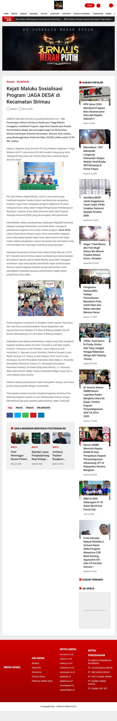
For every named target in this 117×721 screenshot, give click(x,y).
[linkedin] (41, 415)
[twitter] (7, 5)
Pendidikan (98, 14)
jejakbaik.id (65, 676)
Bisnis (108, 14)
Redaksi (35, 663)
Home (89, 5)
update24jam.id (67, 690)
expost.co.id (66, 659)
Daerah (23, 14)
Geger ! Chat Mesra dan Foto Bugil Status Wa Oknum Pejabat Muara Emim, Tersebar (94, 251)
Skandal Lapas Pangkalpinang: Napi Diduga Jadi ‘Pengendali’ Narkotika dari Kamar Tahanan (41, 455)
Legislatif (54, 14)
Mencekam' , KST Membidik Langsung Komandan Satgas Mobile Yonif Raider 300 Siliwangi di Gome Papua (94, 158)
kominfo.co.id (66, 654)
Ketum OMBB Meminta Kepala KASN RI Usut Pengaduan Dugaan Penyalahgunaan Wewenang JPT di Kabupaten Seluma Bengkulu (94, 457)
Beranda (10, 81)
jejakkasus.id (66, 681)
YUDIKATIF (66, 14)
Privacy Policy (38, 676)
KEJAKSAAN (23, 81)
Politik (44, 14)
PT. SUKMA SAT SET (98, 688)
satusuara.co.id (67, 672)
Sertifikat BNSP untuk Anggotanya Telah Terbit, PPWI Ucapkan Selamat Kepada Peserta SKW (94, 206)
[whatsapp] (25, 415)
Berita (14, 14)
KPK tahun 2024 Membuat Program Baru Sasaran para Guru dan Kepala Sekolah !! (94, 111)
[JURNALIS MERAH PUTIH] (58, 9)
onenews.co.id (67, 667)
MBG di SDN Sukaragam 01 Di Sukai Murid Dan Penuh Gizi (93, 504)
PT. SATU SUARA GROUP (100, 676)
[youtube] (15, 5)
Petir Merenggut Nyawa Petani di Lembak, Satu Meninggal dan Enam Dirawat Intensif (20, 455)
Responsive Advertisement (95, 610)
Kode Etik (36, 667)
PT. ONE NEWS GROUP (99, 672)
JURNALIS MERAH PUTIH (66, 706)
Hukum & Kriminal (82, 14)
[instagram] (11, 5)
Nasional (34, 14)
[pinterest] (33, 415)
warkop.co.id (66, 663)
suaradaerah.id (67, 685)
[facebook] (3, 5)
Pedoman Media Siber (42, 681)
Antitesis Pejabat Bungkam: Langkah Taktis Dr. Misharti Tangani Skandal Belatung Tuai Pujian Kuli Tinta (61, 455)
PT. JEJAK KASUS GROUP (100, 668)
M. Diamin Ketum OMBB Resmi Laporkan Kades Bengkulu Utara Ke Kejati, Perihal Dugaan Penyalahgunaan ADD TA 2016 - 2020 (94, 402)
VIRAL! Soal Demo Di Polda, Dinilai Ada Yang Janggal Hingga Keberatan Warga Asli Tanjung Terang (94, 349)
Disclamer (37, 672)
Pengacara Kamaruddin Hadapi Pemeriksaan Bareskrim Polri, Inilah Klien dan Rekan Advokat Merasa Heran (92, 300)
